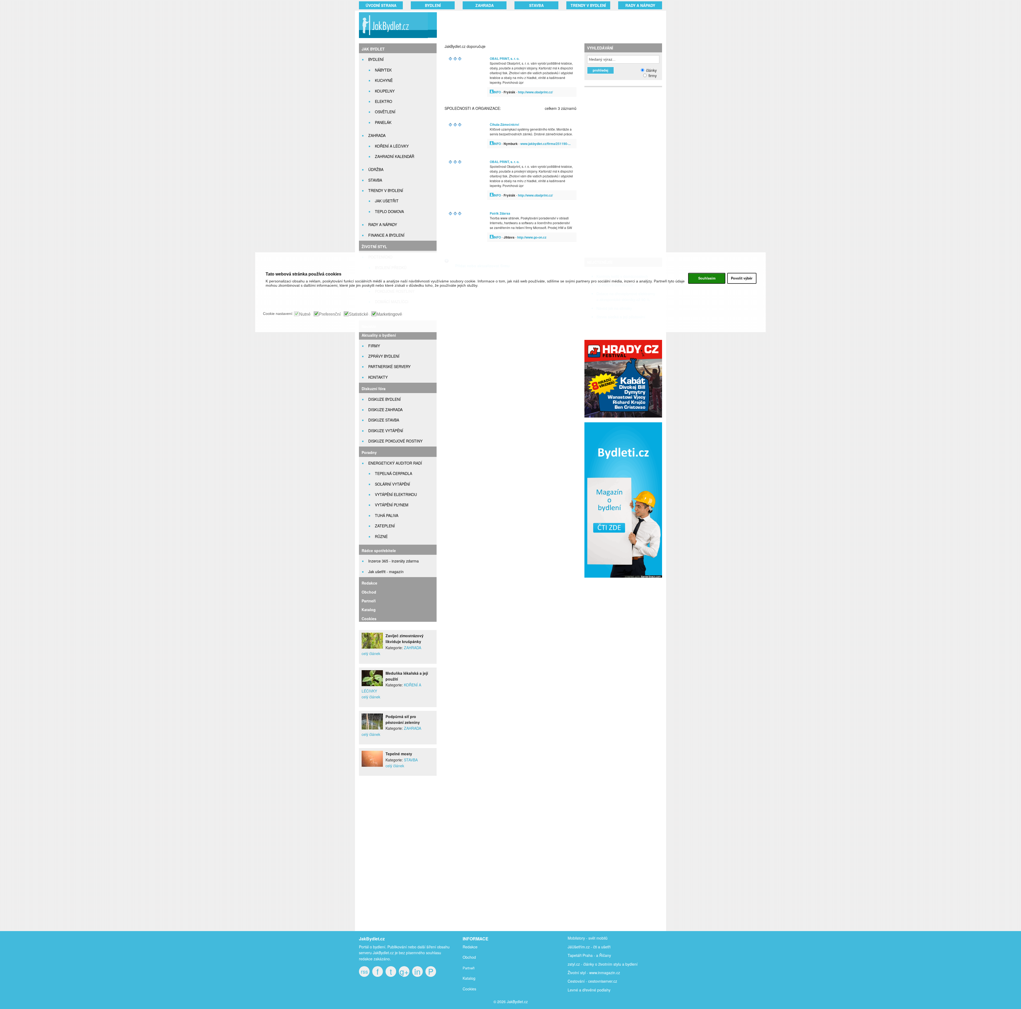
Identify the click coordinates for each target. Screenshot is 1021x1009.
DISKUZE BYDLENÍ (384, 399)
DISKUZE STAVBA (383, 420)
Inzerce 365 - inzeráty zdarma (393, 561)
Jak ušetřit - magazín (386, 571)
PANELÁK (383, 122)
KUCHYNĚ (384, 80)
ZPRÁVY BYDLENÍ (383, 356)
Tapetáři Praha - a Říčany (589, 955)
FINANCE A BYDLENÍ (386, 235)
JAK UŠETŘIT (387, 200)
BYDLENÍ (433, 5)
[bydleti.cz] (625, 580)
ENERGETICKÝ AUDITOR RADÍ (395, 463)
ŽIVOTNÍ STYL (374, 246)
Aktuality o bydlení (379, 335)
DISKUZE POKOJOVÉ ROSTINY (395, 441)
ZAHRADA (484, 5)
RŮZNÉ (381, 536)
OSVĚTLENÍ (385, 111)
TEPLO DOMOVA (389, 211)
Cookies (369, 618)
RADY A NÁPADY (640, 5)
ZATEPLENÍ (385, 525)
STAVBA (536, 5)
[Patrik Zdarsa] (491, 237)
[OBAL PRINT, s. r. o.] (491, 92)
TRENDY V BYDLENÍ (588, 5)
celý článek (371, 653)
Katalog (369, 609)
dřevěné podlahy (596, 990)
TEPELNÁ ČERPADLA (393, 473)
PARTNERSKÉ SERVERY (389, 366)
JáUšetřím (576, 946)
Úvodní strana (381, 5)
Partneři (369, 600)
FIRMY (374, 345)
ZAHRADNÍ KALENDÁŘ (394, 156)
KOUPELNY (385, 91)
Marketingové (389, 314)
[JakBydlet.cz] (393, 38)
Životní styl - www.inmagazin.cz (594, 972)
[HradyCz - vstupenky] (623, 416)
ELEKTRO (383, 101)
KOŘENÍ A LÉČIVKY (392, 146)
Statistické (358, 314)
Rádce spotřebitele (379, 550)
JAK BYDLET (373, 49)
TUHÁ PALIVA (386, 515)
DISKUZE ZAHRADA (385, 409)
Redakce (369, 583)
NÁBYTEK (383, 70)
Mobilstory (576, 938)
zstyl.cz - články (581, 964)
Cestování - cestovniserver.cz (592, 981)
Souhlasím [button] (706, 278)
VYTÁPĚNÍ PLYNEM (391, 504)
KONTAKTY (378, 377)
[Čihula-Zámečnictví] (491, 143)
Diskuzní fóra (374, 388)
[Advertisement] (543, 25)
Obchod (369, 592)
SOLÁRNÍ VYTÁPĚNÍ (392, 484)
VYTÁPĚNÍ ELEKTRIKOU (396, 494)
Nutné (305, 314)
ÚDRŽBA (375, 169)
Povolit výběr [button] (741, 278)
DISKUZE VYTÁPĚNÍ (385, 430)
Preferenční (330, 314)
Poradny (369, 452)
